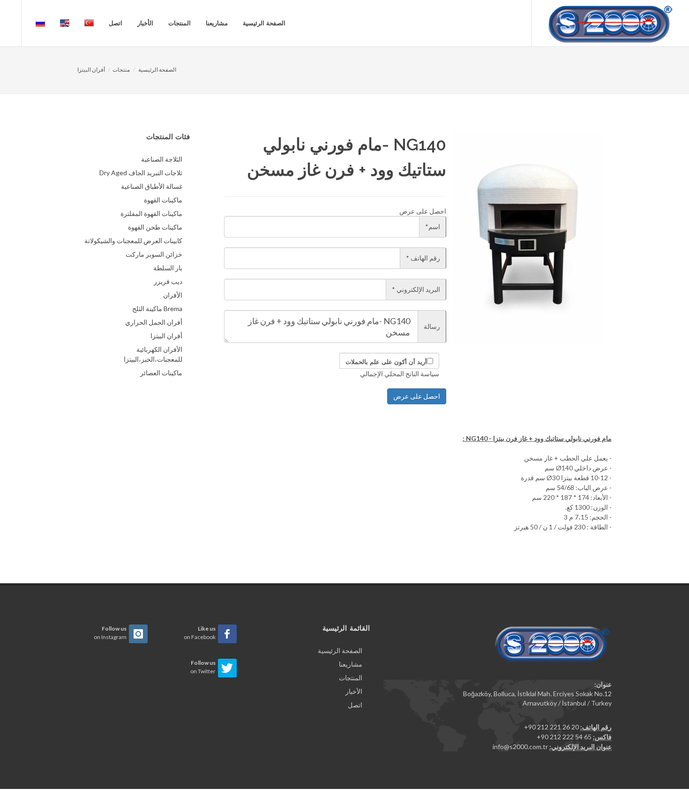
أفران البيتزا (91, 69)
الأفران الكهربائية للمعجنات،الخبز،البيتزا (153, 354)
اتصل (115, 23)
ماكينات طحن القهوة (155, 227)
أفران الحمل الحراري (153, 322)
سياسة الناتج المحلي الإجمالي (399, 374)
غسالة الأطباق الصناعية (151, 186)
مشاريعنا (217, 23)
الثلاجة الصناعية (161, 159)
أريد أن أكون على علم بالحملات (386, 361)
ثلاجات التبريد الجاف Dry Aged (140, 173)
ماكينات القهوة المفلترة (151, 213)
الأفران (172, 295)
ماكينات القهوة (163, 200)
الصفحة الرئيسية (264, 23)
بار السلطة (167, 268)
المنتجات (179, 23)
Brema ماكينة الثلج (157, 308)
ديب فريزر (168, 281)
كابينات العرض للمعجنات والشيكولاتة (133, 241)
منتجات (121, 69)
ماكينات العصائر (161, 373)
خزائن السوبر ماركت (154, 254)
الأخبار (145, 23)
